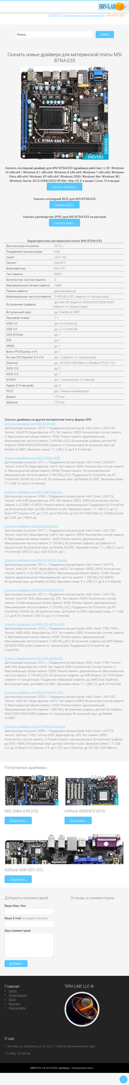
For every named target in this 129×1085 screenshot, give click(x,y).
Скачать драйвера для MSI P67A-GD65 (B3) (34, 590)
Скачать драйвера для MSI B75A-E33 (30, 424)
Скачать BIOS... (64, 205)
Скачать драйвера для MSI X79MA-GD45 (32, 458)
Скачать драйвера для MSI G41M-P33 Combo (36, 560)
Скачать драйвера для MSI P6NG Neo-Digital (35, 726)
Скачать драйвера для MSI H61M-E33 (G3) (34, 692)
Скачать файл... (64, 223)
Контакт (14, 1004)
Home (13, 991)
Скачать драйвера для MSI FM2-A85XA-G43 (34, 624)
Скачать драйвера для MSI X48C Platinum (33, 492)
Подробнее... (18, 820)
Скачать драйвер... (64, 187)
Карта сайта (17, 1008)
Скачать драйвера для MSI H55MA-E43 (31, 526)
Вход (12, 999)
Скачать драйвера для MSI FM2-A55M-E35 (34, 658)
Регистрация (18, 995)
